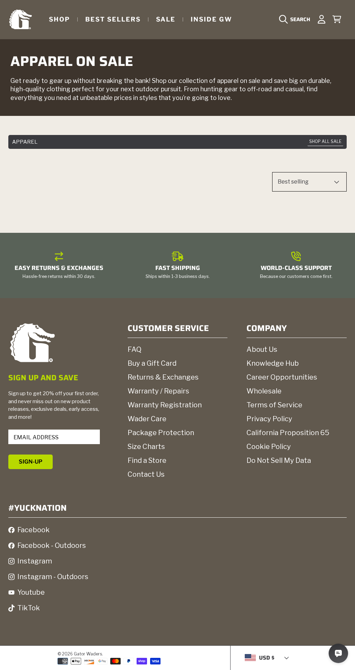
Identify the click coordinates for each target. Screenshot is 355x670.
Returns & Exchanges (163, 377)
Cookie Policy (268, 446)
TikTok (28, 608)
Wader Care (147, 418)
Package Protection (161, 432)
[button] (296, 19)
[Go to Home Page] (20, 19)
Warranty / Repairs (158, 391)
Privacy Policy (269, 418)
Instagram (34, 561)
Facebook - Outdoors (51, 545)
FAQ (134, 349)
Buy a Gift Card (152, 363)
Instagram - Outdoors (52, 577)
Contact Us (146, 474)
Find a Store (147, 460)
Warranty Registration (165, 404)
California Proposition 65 (287, 432)
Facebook (33, 530)
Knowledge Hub (272, 363)
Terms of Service (274, 404)
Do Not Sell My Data (278, 460)
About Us (261, 349)
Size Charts (146, 446)
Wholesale (264, 391)
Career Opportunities (281, 377)
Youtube (31, 592)
